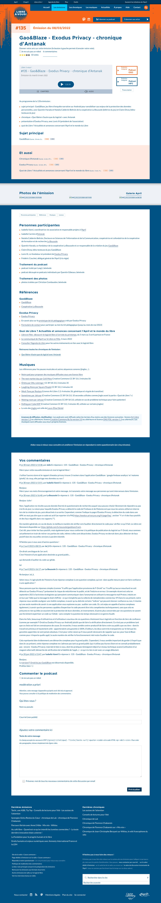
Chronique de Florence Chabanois (97, 823)
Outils (76, 2)
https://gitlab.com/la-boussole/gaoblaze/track (61, 527)
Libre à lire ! (38, 2)
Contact (137, 7)
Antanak (41, 234)
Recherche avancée (91, 883)
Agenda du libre (53, 2)
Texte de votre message (29, 736)
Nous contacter (21, 895)
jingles (34, 408)
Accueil (46, 7)
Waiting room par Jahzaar (32, 400)
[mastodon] (42, 895)
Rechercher (148, 877)
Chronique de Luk (90, 819)
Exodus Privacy (61, 254)
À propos (118, 7)
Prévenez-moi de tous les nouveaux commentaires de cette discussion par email (60, 781)
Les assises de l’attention (93, 810)
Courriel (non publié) (28, 717)
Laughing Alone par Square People (36, 387)
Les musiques (91, 7)
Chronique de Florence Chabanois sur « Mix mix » (104, 827)
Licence (61, 215)
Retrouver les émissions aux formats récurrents (28, 870)
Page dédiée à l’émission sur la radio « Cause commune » (31, 858)
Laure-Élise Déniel (55, 408)
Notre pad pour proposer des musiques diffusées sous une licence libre (52, 374)
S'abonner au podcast (106, 19)
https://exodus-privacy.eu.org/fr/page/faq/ (92, 515)
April (84, 230)
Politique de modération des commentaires (27, 864)
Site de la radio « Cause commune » (24, 855)
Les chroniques (75, 7)
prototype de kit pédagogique (52, 321)
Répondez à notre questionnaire (23, 861)
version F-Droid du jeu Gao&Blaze (36, 663)
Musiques (52, 215)
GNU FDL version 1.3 (112, 419)
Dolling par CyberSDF (31, 404)
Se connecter (80, 895)
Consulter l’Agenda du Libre (33, 343)
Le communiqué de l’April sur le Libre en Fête (40, 339)
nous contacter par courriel (128, 862)
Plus (66, 2)
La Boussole (52, 241)
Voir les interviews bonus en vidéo (24, 876)
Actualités (105, 7)
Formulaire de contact (31, 325)
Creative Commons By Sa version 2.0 (66, 419)
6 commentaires (50, 51)
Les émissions (59, 7)
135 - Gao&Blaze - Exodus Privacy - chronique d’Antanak (88, 465)
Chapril (25, 2)
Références (42, 215)
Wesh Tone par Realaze (31, 391)
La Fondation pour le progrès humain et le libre (31, 837)
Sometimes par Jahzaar (31, 395)
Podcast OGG (128, 70)
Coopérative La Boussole (32, 307)
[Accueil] (20, 13)
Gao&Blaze (113, 246)
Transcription (127, 90)
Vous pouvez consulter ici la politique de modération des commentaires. (45, 694)
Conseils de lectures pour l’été (96, 815)
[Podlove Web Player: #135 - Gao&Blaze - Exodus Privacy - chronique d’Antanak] (65, 79)
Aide (128, 7)
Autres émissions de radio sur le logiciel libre (27, 873)
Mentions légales (52, 895)
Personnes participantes (28, 215)
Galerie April (134, 193)
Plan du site (67, 895)
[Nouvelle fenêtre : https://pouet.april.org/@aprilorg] (84, 20)
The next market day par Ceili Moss (36, 379)
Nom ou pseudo (26, 707)
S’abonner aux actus (132, 19)
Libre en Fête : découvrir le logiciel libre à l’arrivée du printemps (48, 335)
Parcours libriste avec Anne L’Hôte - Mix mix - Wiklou (34, 825)
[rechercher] (146, 8)
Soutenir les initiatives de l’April (136, 2)
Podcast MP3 (128, 81)
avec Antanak (41, 354)
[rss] (36, 895)
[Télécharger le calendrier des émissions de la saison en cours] (31, 895)
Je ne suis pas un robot (31, 51)
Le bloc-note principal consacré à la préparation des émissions (33, 867)
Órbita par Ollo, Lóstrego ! (32, 383)
